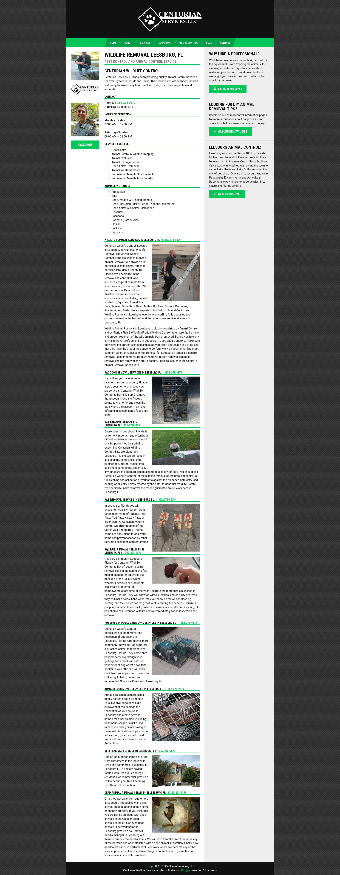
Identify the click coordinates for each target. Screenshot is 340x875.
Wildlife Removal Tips (231, 131)
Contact (225, 42)
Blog (209, 42)
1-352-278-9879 (125, 102)
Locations (164, 42)
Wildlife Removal (228, 194)
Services (145, 42)
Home (113, 42)
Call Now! (85, 144)
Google (185, 870)
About (128, 42)
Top (150, 866)
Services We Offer (229, 88)
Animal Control (188, 42)
